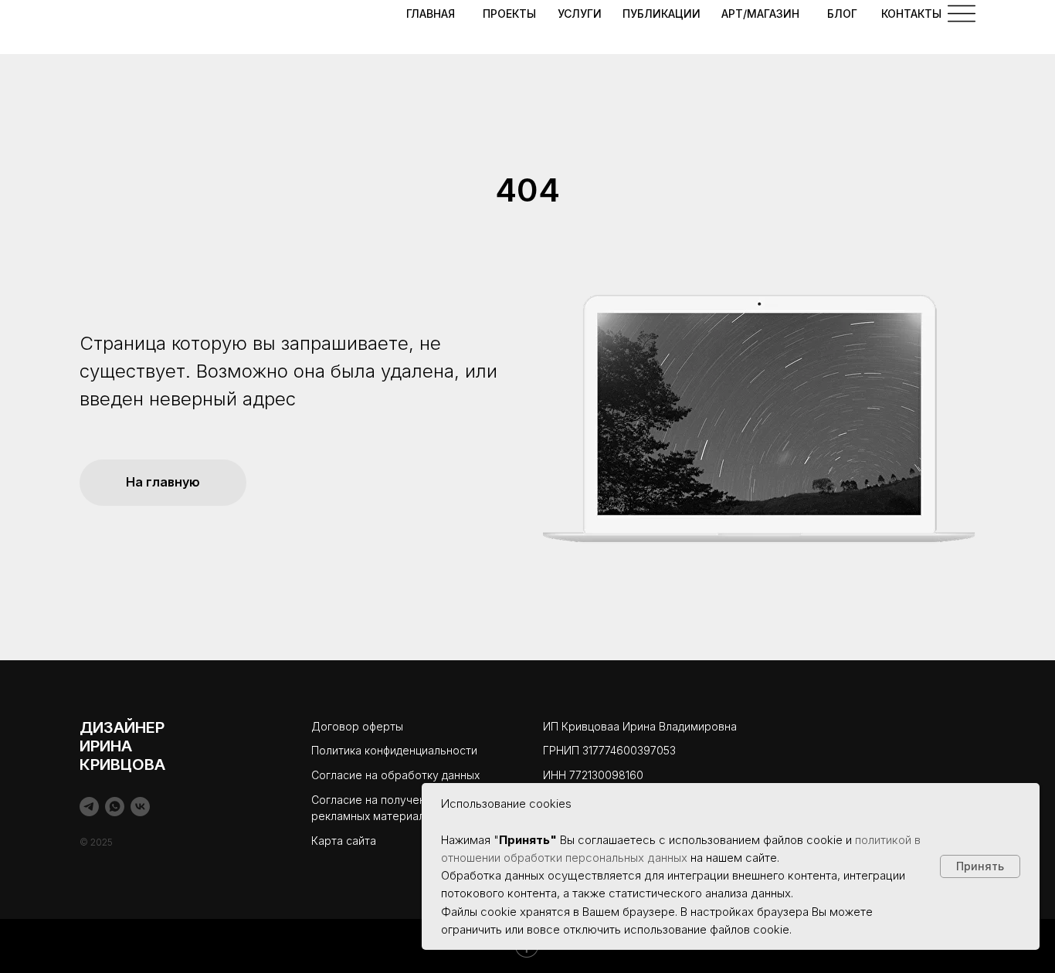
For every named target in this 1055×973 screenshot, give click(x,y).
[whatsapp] (114, 806)
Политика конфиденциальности (394, 750)
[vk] (140, 806)
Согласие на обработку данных (395, 774)
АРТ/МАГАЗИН (760, 13)
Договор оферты (357, 726)
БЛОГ (842, 13)
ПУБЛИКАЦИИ (661, 13)
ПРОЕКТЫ (509, 13)
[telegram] (89, 806)
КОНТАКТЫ (911, 13)
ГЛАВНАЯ (430, 13)
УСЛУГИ (580, 13)
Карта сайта (343, 840)
